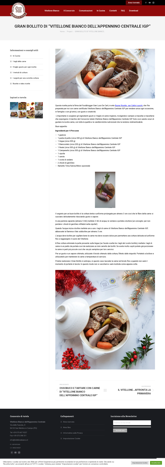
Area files (67, 427)
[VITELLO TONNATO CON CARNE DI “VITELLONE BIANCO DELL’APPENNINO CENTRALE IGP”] (31, 114)
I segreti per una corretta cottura (26, 78)
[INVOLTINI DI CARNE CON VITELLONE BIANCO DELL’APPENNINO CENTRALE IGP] (39, 106)
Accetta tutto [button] (156, 463)
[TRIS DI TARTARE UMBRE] (31, 106)
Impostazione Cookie (71, 438)
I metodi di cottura (20, 72)
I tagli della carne (19, 61)
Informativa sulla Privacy (73, 433)
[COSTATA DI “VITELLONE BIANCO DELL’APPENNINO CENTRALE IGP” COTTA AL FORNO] (14, 114)
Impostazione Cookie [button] (139, 463)
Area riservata (68, 422)
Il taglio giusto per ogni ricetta (24, 67)
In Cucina (16, 56)
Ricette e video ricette (21, 84)
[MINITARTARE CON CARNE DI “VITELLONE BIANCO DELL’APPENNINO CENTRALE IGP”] (22, 114)
